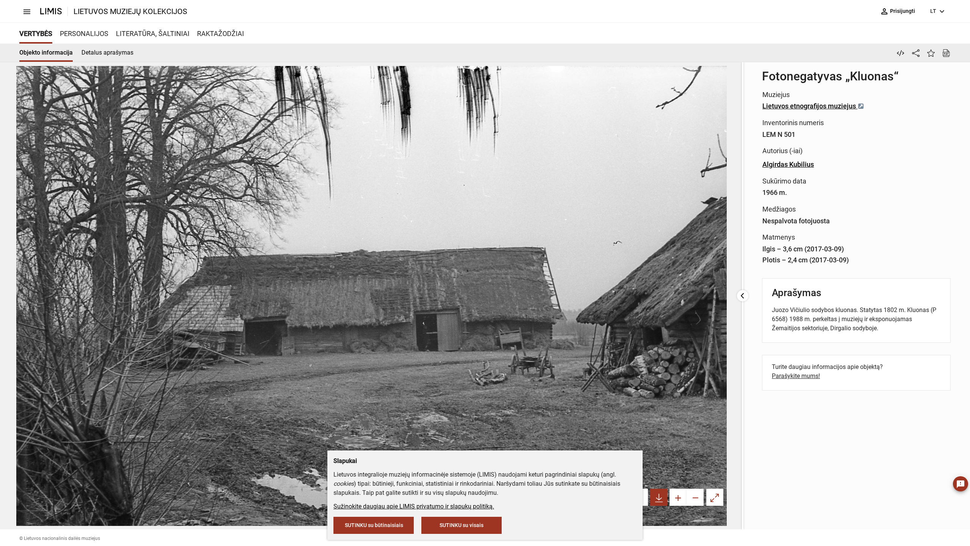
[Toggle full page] (714, 497)
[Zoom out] (695, 497)
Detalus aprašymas (107, 52)
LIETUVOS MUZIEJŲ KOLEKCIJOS (130, 11)
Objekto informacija (46, 52)
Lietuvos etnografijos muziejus (809, 106)
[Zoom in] (678, 497)
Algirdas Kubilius (788, 164)
